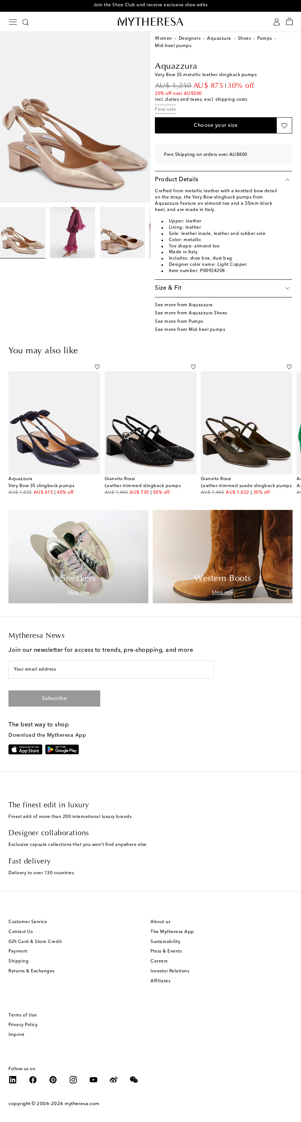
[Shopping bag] (289, 21)
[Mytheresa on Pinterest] (53, 1080)
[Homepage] (150, 21)
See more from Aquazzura (184, 305)
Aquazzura (219, 38)
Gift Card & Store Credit (35, 942)
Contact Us (20, 932)
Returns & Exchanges (31, 971)
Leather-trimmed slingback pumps (143, 486)
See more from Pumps (179, 321)
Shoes (244, 38)
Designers (190, 38)
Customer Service (27, 922)
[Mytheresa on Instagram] (73, 1080)
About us (160, 922)
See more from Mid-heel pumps (190, 330)
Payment (18, 951)
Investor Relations (169, 971)
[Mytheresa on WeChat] (134, 1080)
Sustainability (165, 942)
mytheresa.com (82, 1103)
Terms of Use (22, 1015)
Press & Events (166, 951)
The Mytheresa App (172, 932)
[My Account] (276, 21)
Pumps (264, 38)
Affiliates (160, 981)
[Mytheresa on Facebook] (33, 1080)
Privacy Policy (22, 1025)
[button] (215, 125)
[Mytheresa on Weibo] (113, 1080)
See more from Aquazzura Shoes (191, 313)
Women (163, 38)
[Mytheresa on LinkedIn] (12, 1080)
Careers (159, 961)
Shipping (18, 961)
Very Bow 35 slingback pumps (41, 486)
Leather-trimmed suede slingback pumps (246, 486)
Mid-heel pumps (173, 46)
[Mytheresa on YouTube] (93, 1080)
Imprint (16, 1035)
